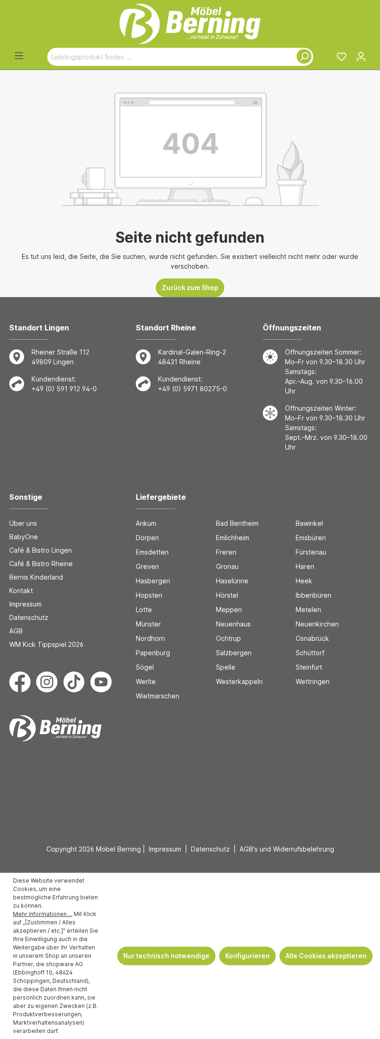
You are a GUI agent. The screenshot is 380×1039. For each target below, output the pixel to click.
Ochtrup (228, 638)
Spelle (225, 667)
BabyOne (23, 537)
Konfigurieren (247, 956)
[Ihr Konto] (361, 57)
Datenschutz (28, 617)
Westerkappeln (239, 681)
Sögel (145, 667)
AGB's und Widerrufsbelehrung (287, 849)
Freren (226, 552)
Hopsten (149, 595)
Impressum (25, 604)
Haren (305, 566)
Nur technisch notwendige (166, 956)
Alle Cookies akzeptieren (326, 956)
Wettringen (312, 681)
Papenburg (153, 653)
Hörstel (227, 595)
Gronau (227, 566)
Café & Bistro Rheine (41, 564)
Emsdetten (152, 552)
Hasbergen (153, 581)
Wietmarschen (157, 696)
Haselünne (232, 581)
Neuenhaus (233, 624)
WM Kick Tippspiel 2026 (46, 644)
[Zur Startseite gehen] (190, 24)
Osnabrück (312, 638)
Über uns (23, 523)
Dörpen (147, 538)
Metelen (308, 609)
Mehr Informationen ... (42, 913)
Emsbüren (311, 538)
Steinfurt (309, 667)
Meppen (229, 609)
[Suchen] (302, 57)
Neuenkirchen (317, 624)
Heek (304, 581)
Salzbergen (234, 653)
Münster (148, 624)
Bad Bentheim (237, 523)
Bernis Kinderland (36, 577)
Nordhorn (150, 638)
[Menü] (19, 56)
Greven (147, 566)
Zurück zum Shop (190, 287)
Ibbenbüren (313, 595)
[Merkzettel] (341, 57)
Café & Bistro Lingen (40, 550)
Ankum (146, 523)
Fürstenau (311, 552)
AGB (16, 631)
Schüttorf (310, 653)
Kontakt (21, 590)
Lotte (144, 609)
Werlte (146, 681)
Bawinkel (309, 523)
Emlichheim (232, 538)
